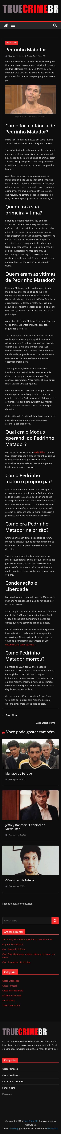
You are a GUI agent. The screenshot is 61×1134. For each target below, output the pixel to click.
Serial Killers (12, 43)
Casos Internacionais (12, 990)
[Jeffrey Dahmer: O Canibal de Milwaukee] (30, 792)
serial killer (39, 452)
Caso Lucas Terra (45, 722)
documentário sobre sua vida (19, 644)
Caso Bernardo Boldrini (13, 949)
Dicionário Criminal (11, 995)
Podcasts (7, 1094)
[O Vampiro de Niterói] (30, 847)
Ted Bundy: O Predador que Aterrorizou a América (27, 939)
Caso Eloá (11, 715)
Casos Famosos (9, 985)
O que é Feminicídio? (12, 944)
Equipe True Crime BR (36, 56)
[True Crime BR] (5, 25)
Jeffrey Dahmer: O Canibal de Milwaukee (25, 827)
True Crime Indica (11, 1005)
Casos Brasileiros (10, 980)
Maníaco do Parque (18, 773)
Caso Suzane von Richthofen (16, 962)
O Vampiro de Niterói (19, 880)
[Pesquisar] (55, 920)
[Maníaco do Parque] (30, 741)
